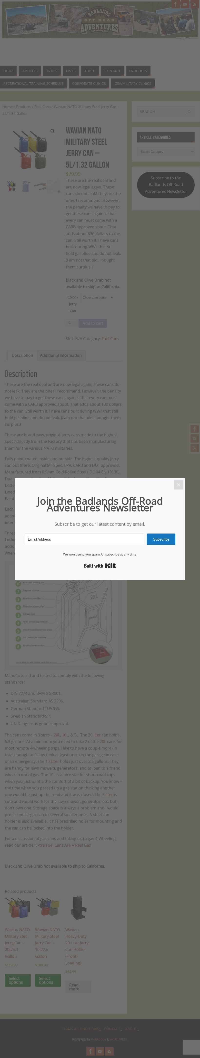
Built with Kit (100, 565)
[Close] (178, 485)
